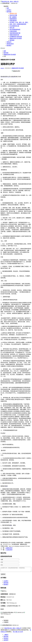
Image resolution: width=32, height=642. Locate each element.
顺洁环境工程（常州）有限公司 (12, 628)
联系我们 (9, 45)
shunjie (2, 68)
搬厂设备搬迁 (13, 17)
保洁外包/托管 (13, 15)
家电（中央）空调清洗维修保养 (18, 24)
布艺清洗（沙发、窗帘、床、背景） (19, 22)
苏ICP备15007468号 (18, 631)
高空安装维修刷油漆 (15, 29)
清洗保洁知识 (10, 43)
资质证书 (9, 42)
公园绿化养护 (9, 548)
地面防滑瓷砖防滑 (14, 34)
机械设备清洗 (13, 20)
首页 (8, 8)
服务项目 (9, 11)
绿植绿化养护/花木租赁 (16, 38)
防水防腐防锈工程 (14, 26)
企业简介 (9, 10)
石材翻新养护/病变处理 (16, 36)
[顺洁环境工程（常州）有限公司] (9, 1)
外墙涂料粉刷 (13, 31)
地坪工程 (12, 27)
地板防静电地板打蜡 (15, 33)
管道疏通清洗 (13, 18)
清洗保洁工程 (13, 13)
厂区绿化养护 (9, 549)
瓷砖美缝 (12, 40)
